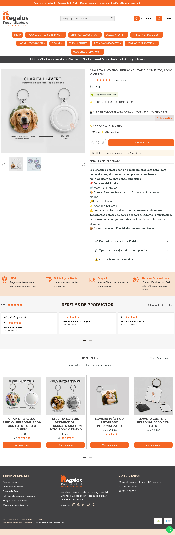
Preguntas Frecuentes (15, 500)
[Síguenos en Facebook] (78, 505)
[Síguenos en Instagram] (73, 505)
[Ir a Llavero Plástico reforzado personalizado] (109, 396)
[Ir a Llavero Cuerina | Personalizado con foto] (153, 396)
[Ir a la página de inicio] (15, 18)
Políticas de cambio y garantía (19, 495)
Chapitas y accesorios (52, 59)
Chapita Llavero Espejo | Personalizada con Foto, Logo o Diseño (22, 424)
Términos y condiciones (15, 505)
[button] (84, 340)
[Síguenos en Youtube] (84, 505)
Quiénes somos (11, 482)
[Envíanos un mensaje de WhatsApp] (169, 529)
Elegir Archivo (166, 118)
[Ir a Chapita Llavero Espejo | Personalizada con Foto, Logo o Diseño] (22, 396)
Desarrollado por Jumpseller (49, 522)
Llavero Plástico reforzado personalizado (109, 422)
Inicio (33, 59)
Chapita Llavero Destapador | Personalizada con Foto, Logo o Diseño (65, 424)
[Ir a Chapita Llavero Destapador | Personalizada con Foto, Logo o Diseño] (65, 396)
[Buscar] (112, 18)
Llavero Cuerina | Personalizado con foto (153, 422)
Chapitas (73, 59)
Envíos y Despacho (13, 486)
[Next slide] (83, 164)
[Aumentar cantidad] (103, 142)
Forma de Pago (11, 491)
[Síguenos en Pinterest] (93, 505)
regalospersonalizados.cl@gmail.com (142, 482)
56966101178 (129, 491)
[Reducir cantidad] (92, 142)
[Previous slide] (3, 164)
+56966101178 (129, 486)
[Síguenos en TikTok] (89, 505)
